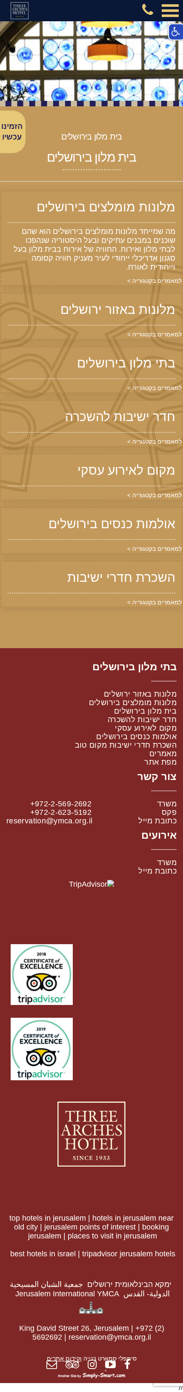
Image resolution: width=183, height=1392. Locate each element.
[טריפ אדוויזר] (76, 1365)
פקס (169, 812)
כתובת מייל (157, 821)
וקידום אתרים (64, 1358)
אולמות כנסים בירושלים (136, 736)
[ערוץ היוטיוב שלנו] (113, 1365)
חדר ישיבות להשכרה (142, 719)
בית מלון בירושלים (145, 711)
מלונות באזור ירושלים (140, 694)
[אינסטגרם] (95, 1365)
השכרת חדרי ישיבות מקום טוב (126, 745)
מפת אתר (160, 762)
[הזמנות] (54, 1365)
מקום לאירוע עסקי (146, 728)
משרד (167, 804)
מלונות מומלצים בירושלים (133, 702)
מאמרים (163, 753)
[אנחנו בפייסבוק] (130, 1365)
